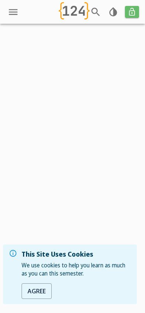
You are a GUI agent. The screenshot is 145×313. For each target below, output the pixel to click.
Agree (37, 291)
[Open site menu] (13, 12)
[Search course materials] (95, 12)
